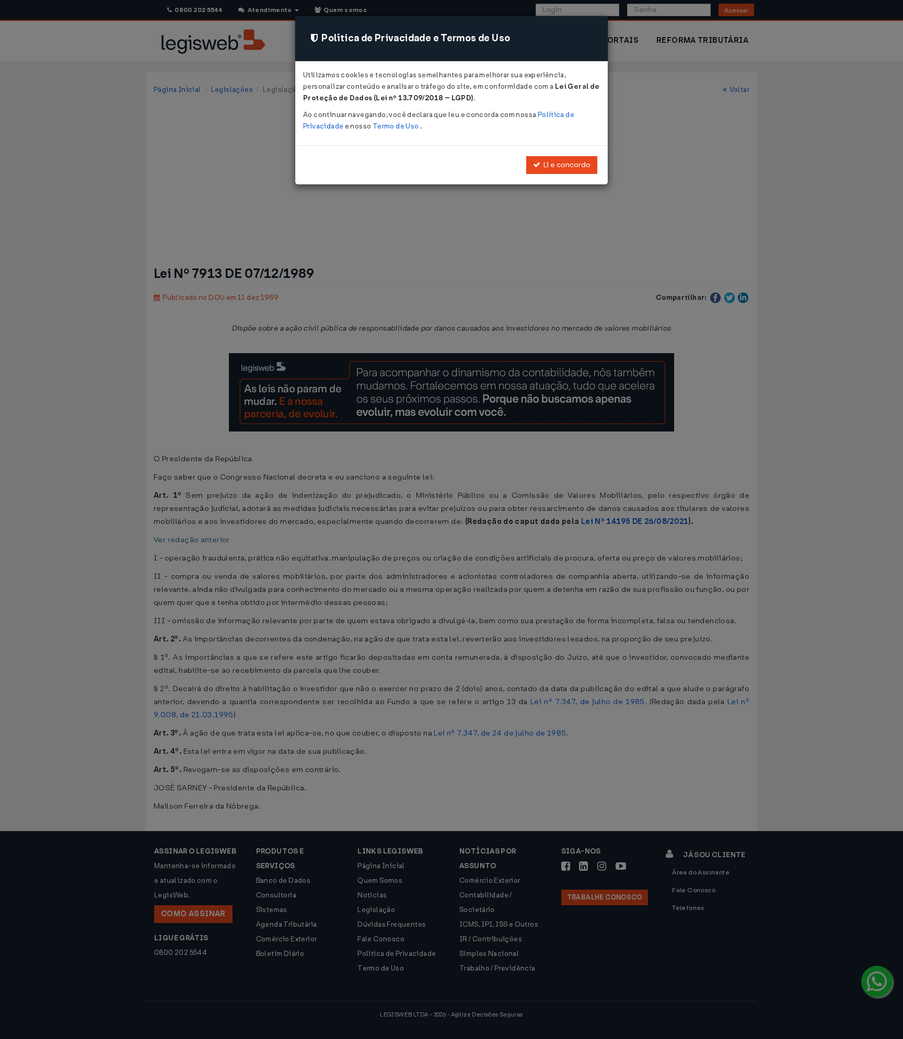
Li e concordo (565, 165)
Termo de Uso (396, 126)
